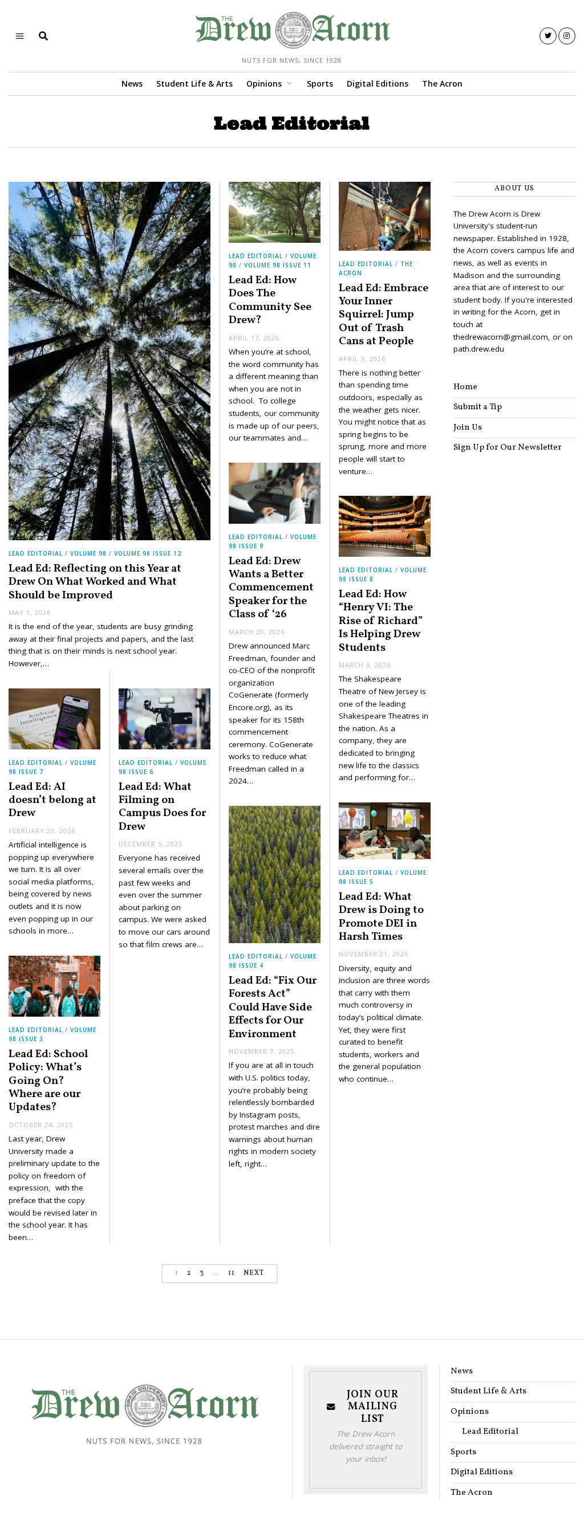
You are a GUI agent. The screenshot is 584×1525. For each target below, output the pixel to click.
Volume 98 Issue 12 (147, 553)
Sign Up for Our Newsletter (507, 448)
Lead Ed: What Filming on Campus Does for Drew (162, 807)
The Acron (442, 83)
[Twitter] (548, 35)
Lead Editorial (36, 553)
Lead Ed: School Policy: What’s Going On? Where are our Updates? (48, 1081)
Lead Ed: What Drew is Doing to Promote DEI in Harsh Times (381, 917)
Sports (320, 83)
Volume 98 (88, 553)
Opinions (264, 83)
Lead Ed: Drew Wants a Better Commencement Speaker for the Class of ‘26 (271, 588)
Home (465, 387)
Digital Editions (377, 83)
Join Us (467, 428)
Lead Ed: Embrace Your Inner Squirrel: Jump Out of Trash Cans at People (383, 315)
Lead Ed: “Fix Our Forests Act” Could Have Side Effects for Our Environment (273, 1007)
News (132, 83)
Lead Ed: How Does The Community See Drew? (270, 300)
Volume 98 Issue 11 (277, 265)
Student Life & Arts (194, 83)
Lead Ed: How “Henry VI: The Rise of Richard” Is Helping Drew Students (381, 621)
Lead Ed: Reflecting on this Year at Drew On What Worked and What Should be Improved (95, 582)
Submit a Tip (477, 407)
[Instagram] (566, 35)
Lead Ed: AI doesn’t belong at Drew (52, 800)
